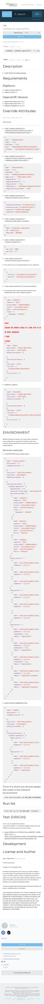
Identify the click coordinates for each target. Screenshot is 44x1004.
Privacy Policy (31, 998)
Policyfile (6, 46)
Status (28, 999)
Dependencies (12, 59)
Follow (23, 36)
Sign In (39, 5)
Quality (26, 60)
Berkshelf (12, 46)
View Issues (22, 948)
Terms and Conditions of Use (20, 998)
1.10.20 (21, 32)
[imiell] (4, 933)
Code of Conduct (7, 998)
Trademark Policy (20, 999)
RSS (5, 25)
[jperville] (9, 933)
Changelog (18, 59)
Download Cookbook (22, 973)
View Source (22, 944)
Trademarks (8, 993)
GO (37, 14)
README (6, 59)
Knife (18, 46)
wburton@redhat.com (19, 858)
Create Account (28, 5)
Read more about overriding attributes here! (12, 117)
